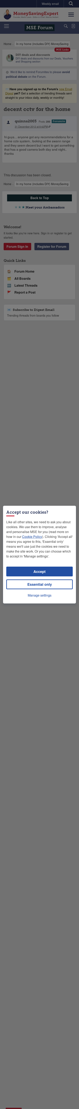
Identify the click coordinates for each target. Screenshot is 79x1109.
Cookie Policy (32, 536)
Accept (39, 571)
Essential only (39, 584)
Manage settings (39, 595)
